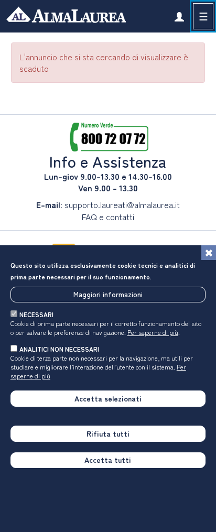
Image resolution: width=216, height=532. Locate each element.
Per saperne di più (152, 332)
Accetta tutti (107, 459)
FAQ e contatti (108, 216)
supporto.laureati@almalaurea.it (122, 204)
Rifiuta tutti (108, 433)
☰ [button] (203, 16)
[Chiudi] (208, 252)
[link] (179, 16)
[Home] (63, 16)
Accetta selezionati (108, 398)
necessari (36, 314)
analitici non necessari (59, 348)
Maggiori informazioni (108, 294)
